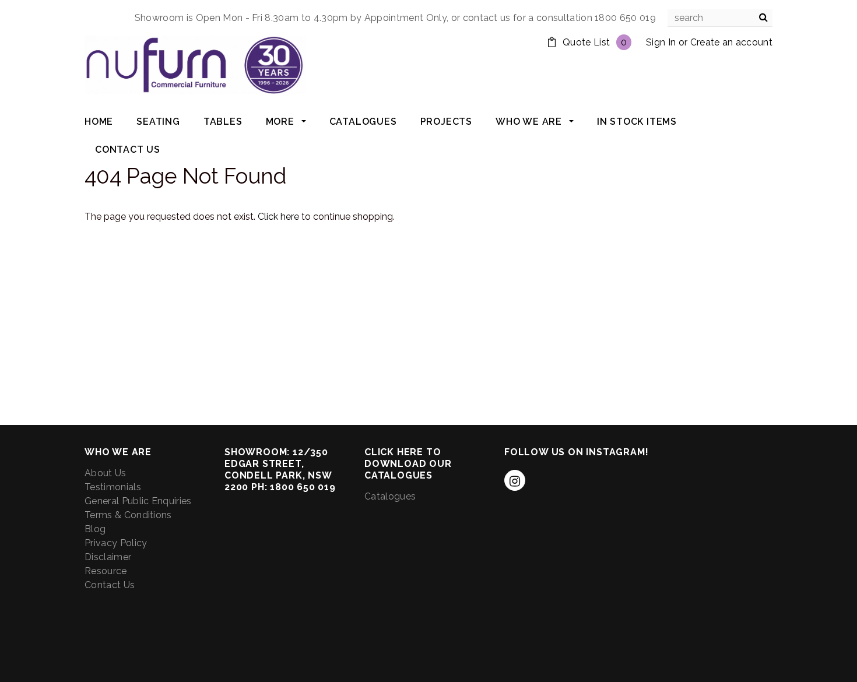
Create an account (731, 42)
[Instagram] (514, 480)
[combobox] (720, 18)
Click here (279, 216)
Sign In (661, 42)
